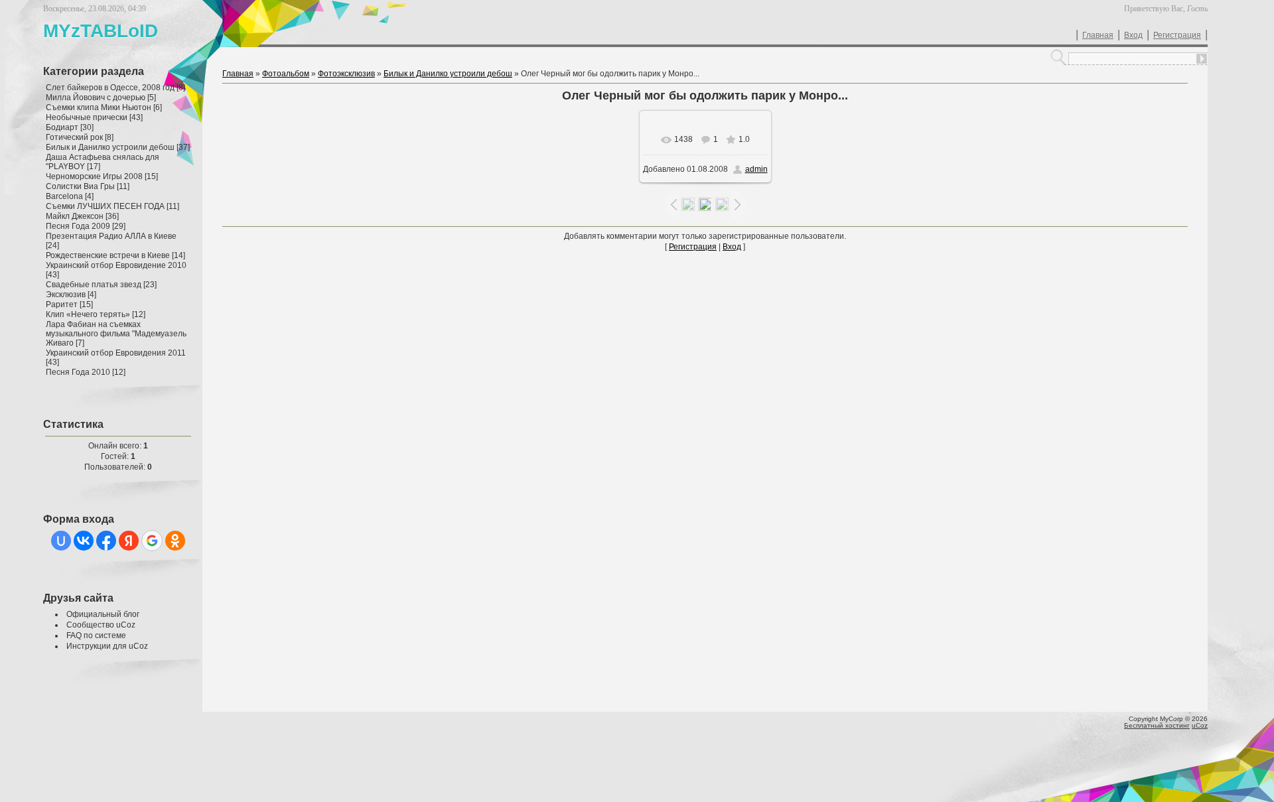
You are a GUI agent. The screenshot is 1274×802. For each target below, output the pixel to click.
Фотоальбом (285, 73)
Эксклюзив (66, 294)
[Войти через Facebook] (106, 541)
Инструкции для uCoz (107, 646)
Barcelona (64, 196)
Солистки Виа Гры (80, 186)
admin (756, 169)
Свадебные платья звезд (93, 284)
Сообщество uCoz (100, 625)
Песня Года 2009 (78, 226)
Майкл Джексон (75, 216)
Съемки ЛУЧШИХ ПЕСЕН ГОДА (105, 206)
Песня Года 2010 (78, 372)
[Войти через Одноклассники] (175, 541)
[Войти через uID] (61, 541)
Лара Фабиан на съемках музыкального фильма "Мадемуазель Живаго (116, 334)
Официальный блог (102, 614)
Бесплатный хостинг (1157, 725)
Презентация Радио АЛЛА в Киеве (111, 236)
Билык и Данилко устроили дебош (110, 147)
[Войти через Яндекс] (129, 541)
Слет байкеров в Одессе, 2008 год (110, 87)
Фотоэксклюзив (346, 73)
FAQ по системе (96, 635)
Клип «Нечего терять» (88, 314)
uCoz (1200, 725)
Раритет (62, 304)
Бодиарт (62, 127)
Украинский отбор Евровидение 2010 (116, 265)
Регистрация (1177, 35)
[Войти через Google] (152, 540)
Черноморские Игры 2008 (94, 176)
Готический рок (74, 137)
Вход (1133, 35)
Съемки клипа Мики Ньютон (98, 107)
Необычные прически (86, 117)
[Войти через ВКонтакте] (84, 541)
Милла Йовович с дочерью (95, 97)
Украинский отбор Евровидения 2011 (116, 353)
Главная (1097, 35)
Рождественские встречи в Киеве (108, 255)
